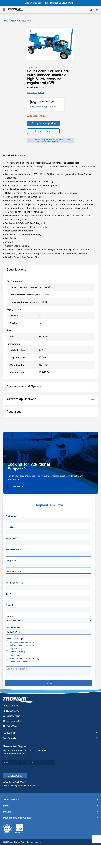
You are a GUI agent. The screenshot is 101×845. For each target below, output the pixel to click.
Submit (49, 683)
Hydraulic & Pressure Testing (22, 645)
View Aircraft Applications (43, 106)
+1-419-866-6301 (11, 711)
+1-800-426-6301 (11, 706)
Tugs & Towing (15, 648)
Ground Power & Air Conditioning (24, 658)
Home (5, 21)
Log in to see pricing (45, 123)
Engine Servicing (16, 655)
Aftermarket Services (18, 661)
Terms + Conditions (34, 842)
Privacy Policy (20, 842)
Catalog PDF (14, 776)
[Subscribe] (71, 762)
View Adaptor (53, 141)
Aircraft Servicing (17, 651)
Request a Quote (43, 131)
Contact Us (17, 486)
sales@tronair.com (11, 716)
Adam (13, 21)
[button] (4, 9)
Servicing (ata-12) (35, 92)
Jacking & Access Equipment (21, 642)
